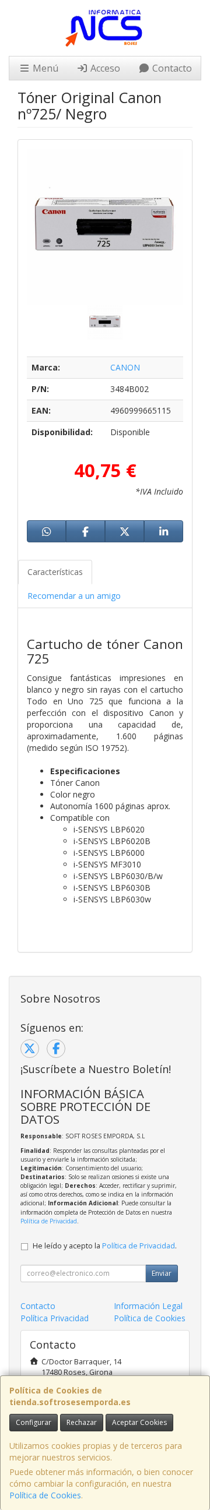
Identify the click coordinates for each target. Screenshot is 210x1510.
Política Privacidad (54, 1318)
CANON (125, 367)
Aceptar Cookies (139, 1422)
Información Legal (148, 1305)
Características (55, 571)
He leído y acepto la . (105, 1246)
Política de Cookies (45, 1495)
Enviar (162, 1273)
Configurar (33, 1422)
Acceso (104, 68)
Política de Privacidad (48, 1221)
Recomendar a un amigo (74, 595)
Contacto (171, 68)
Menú (44, 68)
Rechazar (81, 1422)
